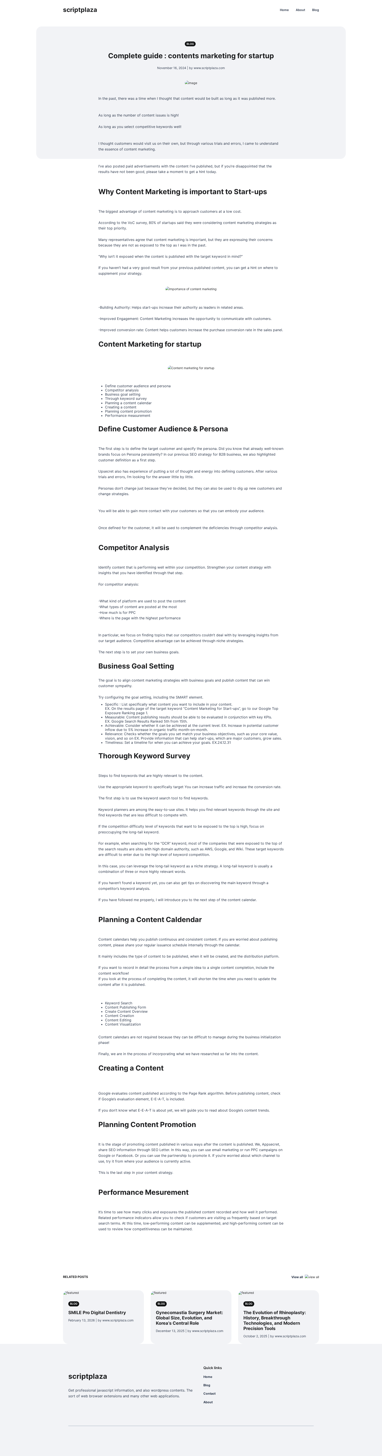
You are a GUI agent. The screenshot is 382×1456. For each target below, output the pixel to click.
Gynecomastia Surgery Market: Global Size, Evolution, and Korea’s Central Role (189, 1318)
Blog (315, 10)
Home (284, 10)
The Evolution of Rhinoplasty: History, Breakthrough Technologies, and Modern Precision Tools (274, 1320)
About (300, 10)
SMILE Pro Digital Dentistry (97, 1312)
